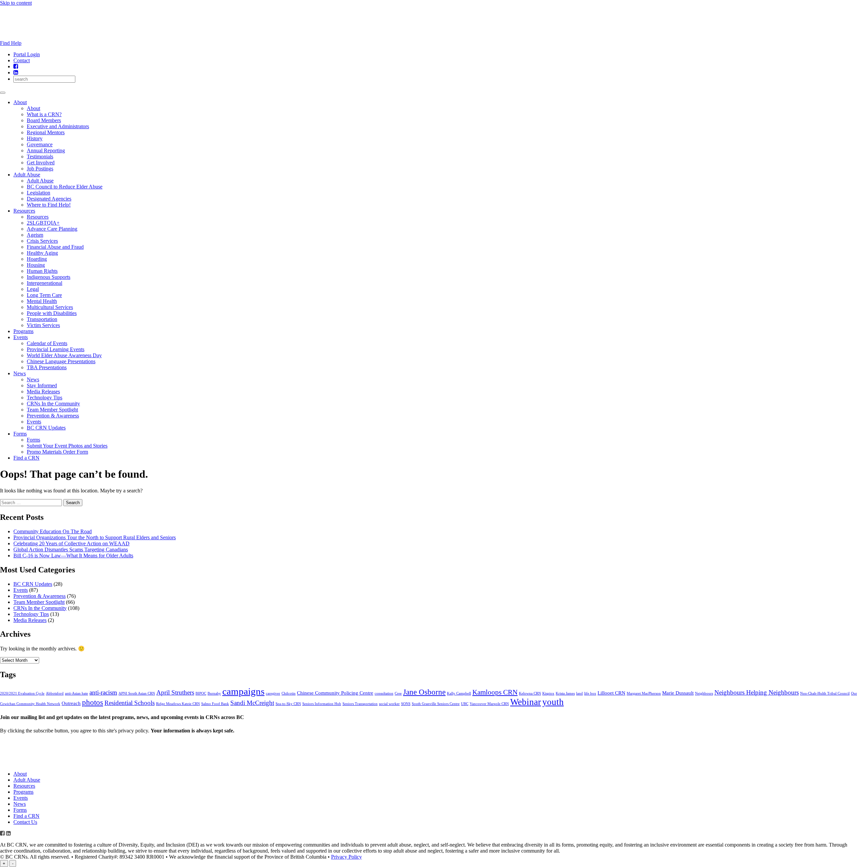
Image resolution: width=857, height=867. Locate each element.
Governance (40, 144)
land (579, 693)
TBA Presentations (47, 367)
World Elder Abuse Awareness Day (64, 355)
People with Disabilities (52, 313)
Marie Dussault (678, 693)
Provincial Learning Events (55, 349)
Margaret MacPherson (644, 693)
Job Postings (40, 168)
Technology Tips (44, 397)
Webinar (525, 702)
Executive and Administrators (58, 126)
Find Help (10, 43)
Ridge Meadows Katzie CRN (178, 704)
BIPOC (201, 693)
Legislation (38, 192)
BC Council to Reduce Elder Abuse (64, 186)
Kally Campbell (459, 693)
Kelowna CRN (530, 693)
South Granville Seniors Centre (436, 704)
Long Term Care (44, 295)
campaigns (243, 691)
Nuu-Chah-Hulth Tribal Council (825, 693)
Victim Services (43, 325)
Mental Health (42, 301)
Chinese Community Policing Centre (335, 693)
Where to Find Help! (49, 205)
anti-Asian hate (76, 693)
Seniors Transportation (360, 704)
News (19, 373)
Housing (36, 265)
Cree (398, 693)
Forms (20, 434)
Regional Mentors (46, 132)
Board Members (44, 120)
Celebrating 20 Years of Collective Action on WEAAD (71, 543)
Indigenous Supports (48, 277)
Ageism (35, 235)
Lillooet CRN (611, 693)
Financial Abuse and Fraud (55, 247)
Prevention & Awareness (53, 415)
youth (553, 702)
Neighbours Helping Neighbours (756, 692)
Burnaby (214, 693)
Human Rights (42, 271)
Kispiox (548, 693)
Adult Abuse (26, 174)
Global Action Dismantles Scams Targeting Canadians (70, 549)
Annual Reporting (46, 150)
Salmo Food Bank (215, 704)
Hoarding (37, 259)
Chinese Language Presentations (61, 361)
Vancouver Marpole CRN (489, 704)
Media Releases (43, 391)
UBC (464, 704)
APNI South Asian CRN (137, 693)
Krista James (565, 693)
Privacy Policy (346, 857)
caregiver (273, 693)
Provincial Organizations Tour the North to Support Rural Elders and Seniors (94, 537)
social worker (389, 704)
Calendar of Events (47, 343)
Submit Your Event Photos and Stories (67, 446)
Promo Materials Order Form (57, 452)
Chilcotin (289, 693)
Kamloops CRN (495, 692)
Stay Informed (42, 385)
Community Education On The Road (52, 531)
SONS (405, 704)
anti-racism (103, 692)
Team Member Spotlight (52, 409)
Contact (21, 60)
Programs (23, 331)
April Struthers (175, 692)
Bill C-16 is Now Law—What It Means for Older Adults (73, 555)
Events (20, 337)
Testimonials (40, 156)
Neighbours (704, 693)
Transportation (42, 319)
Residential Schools (129, 702)
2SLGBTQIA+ (43, 223)
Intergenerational (44, 283)
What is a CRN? (44, 114)
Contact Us (25, 822)
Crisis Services (42, 241)
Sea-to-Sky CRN (288, 704)
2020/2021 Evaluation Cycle (22, 693)
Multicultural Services (50, 307)
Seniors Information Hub (321, 704)
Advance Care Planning (52, 229)
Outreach (71, 703)
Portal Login (26, 54)
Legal (33, 289)
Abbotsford (55, 693)
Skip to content (16, 3)
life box (590, 693)
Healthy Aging (42, 253)
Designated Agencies (49, 199)
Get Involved (41, 162)
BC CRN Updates (46, 427)
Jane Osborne (424, 692)
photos (92, 702)
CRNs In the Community (53, 403)
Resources (24, 211)
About (20, 102)
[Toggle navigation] (2, 93)
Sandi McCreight (252, 702)
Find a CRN (26, 458)
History (35, 138)
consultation (384, 693)
